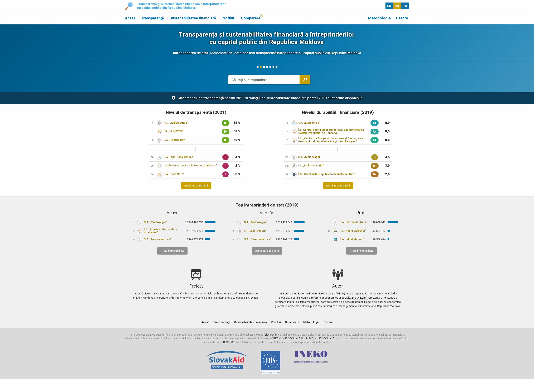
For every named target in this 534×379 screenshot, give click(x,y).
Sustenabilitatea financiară (192, 18)
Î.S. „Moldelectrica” (176, 122)
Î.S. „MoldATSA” (173, 131)
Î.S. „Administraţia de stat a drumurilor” (160, 231)
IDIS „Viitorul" (359, 297)
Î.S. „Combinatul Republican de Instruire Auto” (326, 174)
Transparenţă (152, 18)
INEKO (274, 338)
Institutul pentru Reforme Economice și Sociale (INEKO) (312, 293)
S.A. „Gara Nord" (174, 174)
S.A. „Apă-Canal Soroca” (179, 156)
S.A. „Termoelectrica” (157, 239)
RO (397, 6)
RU (405, 6)
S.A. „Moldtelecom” (352, 239)
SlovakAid (270, 334)
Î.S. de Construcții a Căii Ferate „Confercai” (190, 165)
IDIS (233, 342)
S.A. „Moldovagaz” (310, 156)
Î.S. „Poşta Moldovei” (353, 230)
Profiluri (229, 18)
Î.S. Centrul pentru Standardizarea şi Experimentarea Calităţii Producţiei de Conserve (331, 131)
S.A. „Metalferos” (309, 122)
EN (389, 6)
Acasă (130, 18)
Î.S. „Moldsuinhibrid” (311, 165)
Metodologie (379, 18)
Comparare (250, 18)
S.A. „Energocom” (175, 139)
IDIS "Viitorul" (292, 338)
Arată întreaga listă (196, 185)
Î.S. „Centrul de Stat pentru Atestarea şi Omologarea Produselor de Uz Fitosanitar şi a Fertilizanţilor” (330, 140)
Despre (402, 18)
